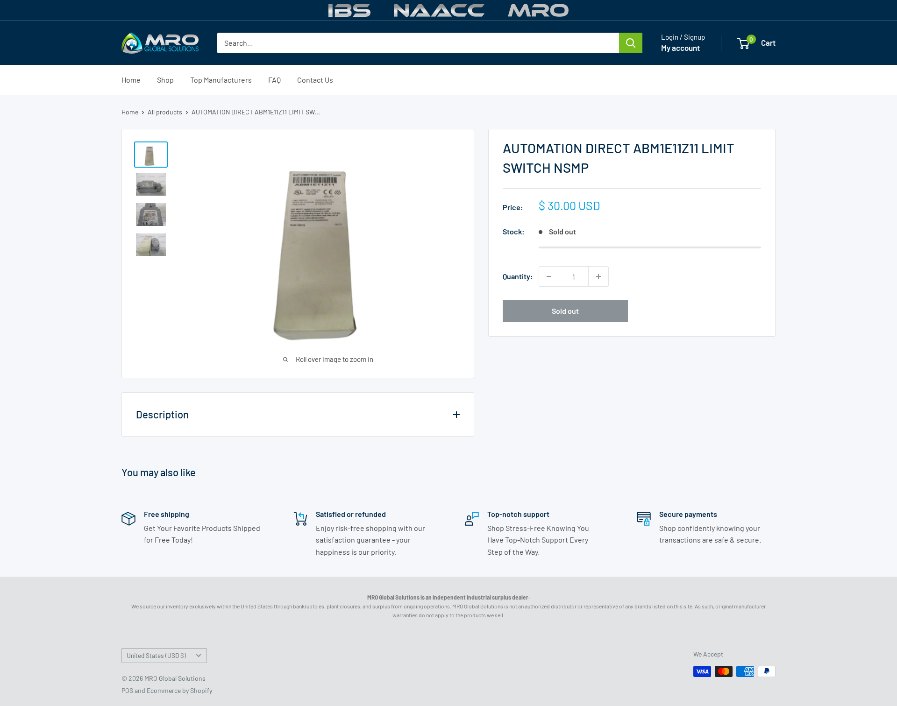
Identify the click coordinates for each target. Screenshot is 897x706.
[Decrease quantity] (549, 276)
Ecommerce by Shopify (179, 690)
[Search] (630, 43)
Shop (165, 79)
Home (131, 79)
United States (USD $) (156, 655)
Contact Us (315, 79)
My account (680, 47)
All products (165, 112)
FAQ (274, 79)
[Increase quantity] (598, 276)
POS (127, 690)
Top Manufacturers (221, 79)
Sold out (565, 310)
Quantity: (518, 276)
